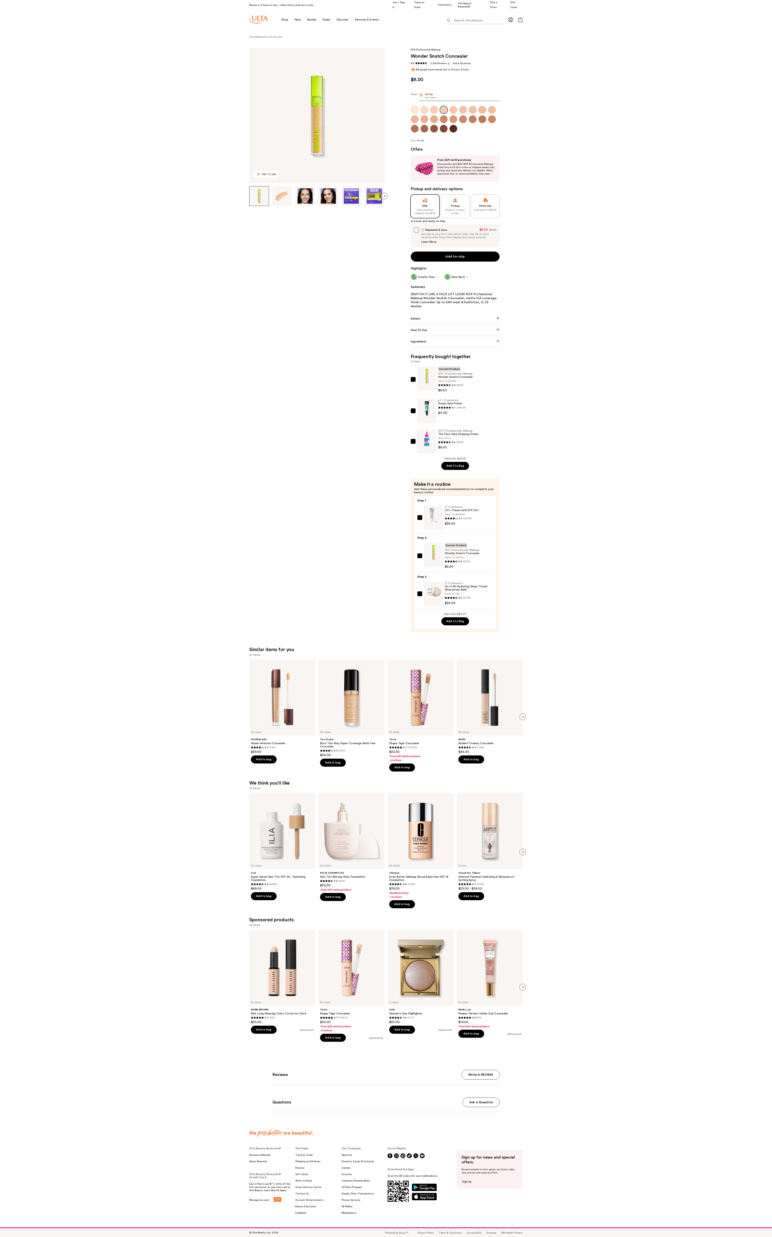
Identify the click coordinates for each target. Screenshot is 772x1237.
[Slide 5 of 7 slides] (351, 196)
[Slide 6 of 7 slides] (374, 196)
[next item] (384, 196)
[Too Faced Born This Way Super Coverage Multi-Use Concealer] (351, 708)
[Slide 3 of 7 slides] (305, 196)
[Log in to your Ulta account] (510, 19)
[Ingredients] (455, 341)
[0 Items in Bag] (520, 20)
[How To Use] (455, 330)
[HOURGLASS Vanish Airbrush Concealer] (282, 707)
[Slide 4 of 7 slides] (328, 196)
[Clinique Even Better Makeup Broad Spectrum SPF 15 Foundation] (421, 846)
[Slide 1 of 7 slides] (259, 196)
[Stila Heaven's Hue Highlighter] (421, 977)
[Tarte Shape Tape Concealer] (421, 711)
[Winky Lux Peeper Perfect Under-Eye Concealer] (490, 979)
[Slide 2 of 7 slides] (282, 196)
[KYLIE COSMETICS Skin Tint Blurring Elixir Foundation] (351, 842)
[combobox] (455, 97)
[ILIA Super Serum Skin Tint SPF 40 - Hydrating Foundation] (282, 842)
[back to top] (760, 1225)
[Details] (455, 318)
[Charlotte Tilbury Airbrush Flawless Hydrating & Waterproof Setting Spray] (490, 842)
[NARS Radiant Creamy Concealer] (490, 707)
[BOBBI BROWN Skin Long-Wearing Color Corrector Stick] (282, 977)
